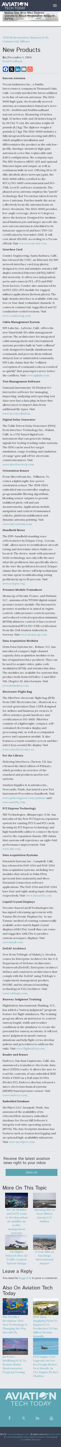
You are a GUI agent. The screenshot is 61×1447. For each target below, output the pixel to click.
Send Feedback (12, 61)
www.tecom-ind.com (32, 243)
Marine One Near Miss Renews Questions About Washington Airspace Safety (29, 16)
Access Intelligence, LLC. (18, 1434)
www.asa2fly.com (14, 802)
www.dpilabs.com (37, 375)
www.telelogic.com (15, 993)
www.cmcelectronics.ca (18, 749)
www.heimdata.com (15, 685)
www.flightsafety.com (30, 1048)
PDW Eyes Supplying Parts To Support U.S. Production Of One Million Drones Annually (45, 1326)
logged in (25, 1278)
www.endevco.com (15, 1095)
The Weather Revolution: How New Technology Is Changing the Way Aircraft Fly (15, 1324)
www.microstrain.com (17, 524)
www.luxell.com (13, 942)
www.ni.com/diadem (16, 413)
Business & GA (39, 37)
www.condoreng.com (17, 315)
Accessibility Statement (30, 1439)
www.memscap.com (33, 634)
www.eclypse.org (14, 583)
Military (25, 41)
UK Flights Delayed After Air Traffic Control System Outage (16, 1257)
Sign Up (31, 1172)
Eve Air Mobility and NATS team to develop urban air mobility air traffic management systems (17, 1221)
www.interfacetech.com (18, 464)
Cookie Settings (12, 1437)
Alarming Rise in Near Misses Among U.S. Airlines (44, 1215)
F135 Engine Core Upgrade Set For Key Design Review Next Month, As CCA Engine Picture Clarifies (45, 1366)
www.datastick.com (38, 895)
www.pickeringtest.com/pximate (24, 798)
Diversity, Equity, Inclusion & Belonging (38, 1437)
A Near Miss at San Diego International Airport (44, 1257)
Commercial (10, 41)
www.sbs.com (11, 848)
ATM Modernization (16, 37)
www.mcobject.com (22, 1142)
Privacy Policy (54, 1434)
